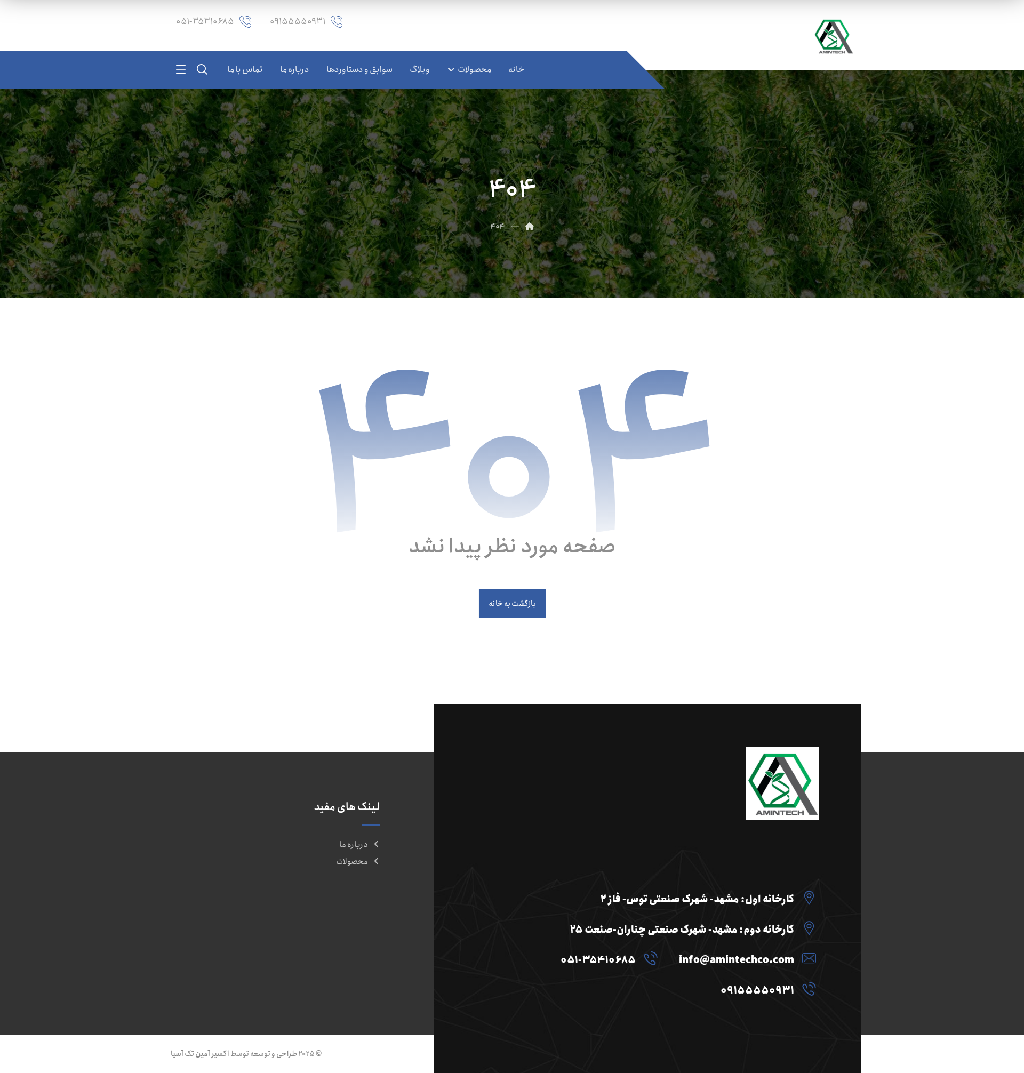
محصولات (352, 861)
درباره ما (353, 844)
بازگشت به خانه (511, 604)
